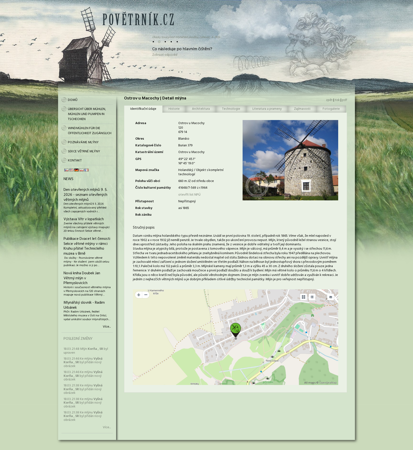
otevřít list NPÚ (189, 195)
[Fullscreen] (303, 297)
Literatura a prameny (267, 109)
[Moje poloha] (312, 297)
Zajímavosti (302, 109)
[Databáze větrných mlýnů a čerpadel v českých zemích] (138, 24)
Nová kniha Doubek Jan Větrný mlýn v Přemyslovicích (82, 278)
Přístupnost (144, 201)
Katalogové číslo (148, 145)
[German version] (76, 170)
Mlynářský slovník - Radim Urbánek (84, 305)
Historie (174, 109)
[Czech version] (66, 170)
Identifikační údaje (143, 109)
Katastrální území (149, 152)
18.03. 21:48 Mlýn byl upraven (86, 350)
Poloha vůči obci (147, 181)
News (68, 179)
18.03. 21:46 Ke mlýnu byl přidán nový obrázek (83, 362)
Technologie (231, 109)
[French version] (86, 170)
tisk (337, 100)
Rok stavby (143, 208)
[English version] (71, 170)
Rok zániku (143, 215)
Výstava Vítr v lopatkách (84, 219)
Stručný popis (144, 227)
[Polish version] (81, 170)
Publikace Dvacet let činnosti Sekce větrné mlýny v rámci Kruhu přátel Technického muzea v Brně (87, 246)
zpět (329, 100)
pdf (344, 100)
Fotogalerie (331, 109)
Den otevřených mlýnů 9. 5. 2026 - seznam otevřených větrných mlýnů (86, 195)
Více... (107, 327)
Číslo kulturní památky (153, 188)
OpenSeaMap (328, 382)
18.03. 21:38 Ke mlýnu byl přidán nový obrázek (83, 389)
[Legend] (330, 297)
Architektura (201, 109)
